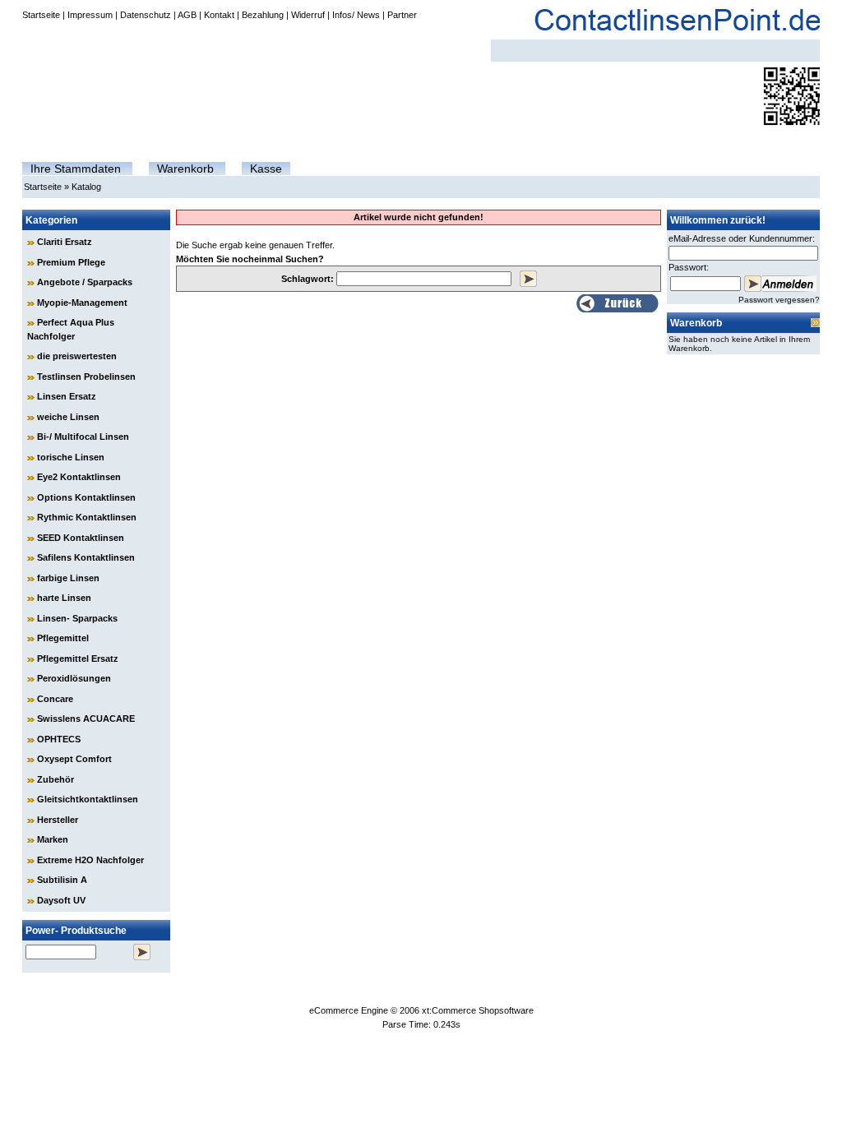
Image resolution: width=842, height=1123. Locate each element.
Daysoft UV (61, 900)
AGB (187, 15)
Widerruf (308, 15)
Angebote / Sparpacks (84, 282)
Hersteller (57, 820)
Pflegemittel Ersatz (77, 658)
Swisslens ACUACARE (86, 718)
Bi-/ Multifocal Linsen (83, 436)
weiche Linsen (68, 417)
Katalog (86, 187)
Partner (402, 15)
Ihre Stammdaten (75, 168)
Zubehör (55, 779)
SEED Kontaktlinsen (80, 538)
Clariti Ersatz (64, 242)
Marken (52, 839)
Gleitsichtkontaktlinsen (87, 799)
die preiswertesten (77, 356)
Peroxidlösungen (74, 678)
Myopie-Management (82, 302)
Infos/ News (356, 15)
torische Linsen (70, 457)
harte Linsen (64, 598)
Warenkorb (185, 168)
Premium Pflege (71, 262)
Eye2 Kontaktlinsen (79, 477)
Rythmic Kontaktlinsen (86, 517)
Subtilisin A (62, 880)
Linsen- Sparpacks (77, 618)
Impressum (90, 15)
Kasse (266, 168)
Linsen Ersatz (66, 396)
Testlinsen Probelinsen (86, 376)
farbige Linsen (68, 578)
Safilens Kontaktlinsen (86, 557)
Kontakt (219, 15)
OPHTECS (59, 739)
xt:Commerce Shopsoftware (478, 1010)
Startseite (41, 15)
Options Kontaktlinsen (86, 497)
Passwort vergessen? (779, 299)
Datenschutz (145, 15)
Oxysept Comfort (74, 759)
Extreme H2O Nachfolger (90, 860)
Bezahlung (263, 15)
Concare (55, 699)
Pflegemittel (63, 638)
